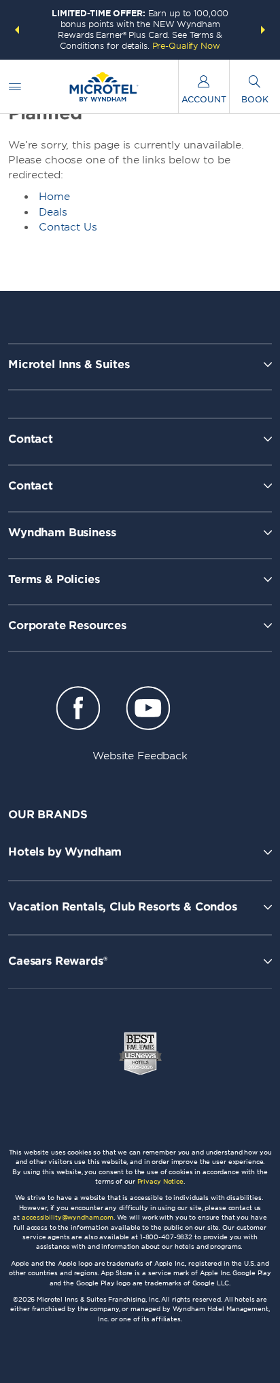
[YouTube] (148, 710)
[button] (17, 30)
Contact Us (68, 227)
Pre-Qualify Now (186, 46)
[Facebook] (78, 710)
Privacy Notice (160, 1181)
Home (54, 197)
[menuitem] (15, 86)
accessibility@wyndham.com (67, 1217)
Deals (53, 212)
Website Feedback (140, 756)
